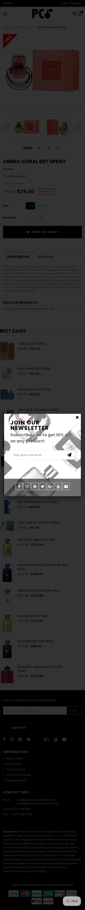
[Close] (77, 417)
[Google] (50, 486)
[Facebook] (19, 486)
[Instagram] (27, 486)
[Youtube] (58, 486)
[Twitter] (42, 486)
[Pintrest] (34, 486)
